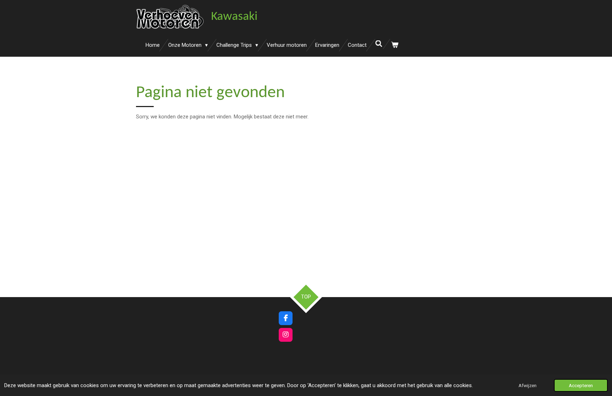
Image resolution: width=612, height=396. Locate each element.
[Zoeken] (379, 44)
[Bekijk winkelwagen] (395, 45)
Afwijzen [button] (527, 385)
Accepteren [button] (581, 385)
